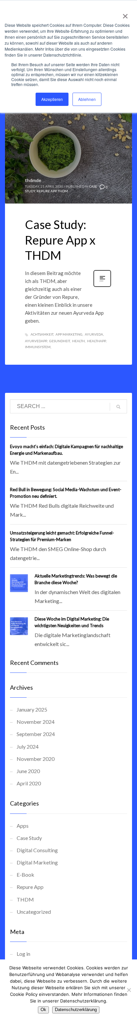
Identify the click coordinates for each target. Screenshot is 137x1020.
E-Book (25, 874)
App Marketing (69, 334)
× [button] (123, 14)
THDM (63, 191)
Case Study (29, 838)
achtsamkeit (42, 334)
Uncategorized (34, 911)
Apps (23, 825)
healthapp (96, 341)
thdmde (33, 180)
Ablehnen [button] (87, 99)
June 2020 (28, 771)
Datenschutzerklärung (76, 1009)
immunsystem (38, 347)
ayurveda (94, 334)
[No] (128, 990)
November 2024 (36, 722)
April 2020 (29, 783)
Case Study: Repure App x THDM (60, 240)
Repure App (47, 191)
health (78, 341)
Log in (23, 953)
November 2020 (36, 759)
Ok (43, 1009)
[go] (118, 407)
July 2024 (28, 746)
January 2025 (32, 709)
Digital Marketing (37, 862)
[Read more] (102, 286)
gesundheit (59, 341)
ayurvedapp (36, 341)
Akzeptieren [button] (52, 99)
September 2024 (36, 734)
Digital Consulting (37, 850)
